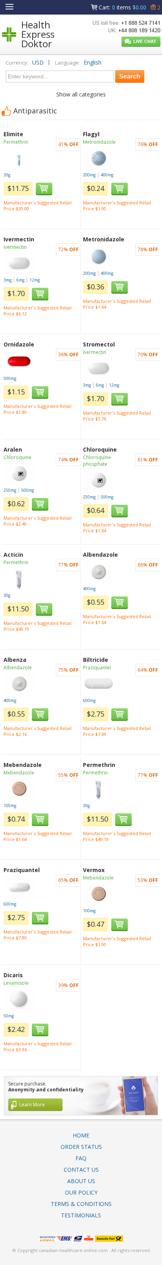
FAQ (81, 1158)
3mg (7, 280)
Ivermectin (15, 247)
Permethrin (16, 142)
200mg (89, 175)
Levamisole (16, 983)
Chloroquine (17, 457)
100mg (10, 805)
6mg (20, 280)
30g (7, 175)
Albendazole (18, 667)
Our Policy (81, 1192)
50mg (9, 1016)
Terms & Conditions (81, 1204)
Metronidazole (99, 142)
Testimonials (81, 1215)
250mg (10, 490)
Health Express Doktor (38, 34)
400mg (107, 175)
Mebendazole (19, 772)
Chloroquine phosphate (97, 460)
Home (81, 1135)
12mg (34, 280)
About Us (81, 1181)
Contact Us (81, 1169)
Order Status (81, 1146)
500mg (10, 378)
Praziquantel (97, 667)
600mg (89, 700)
